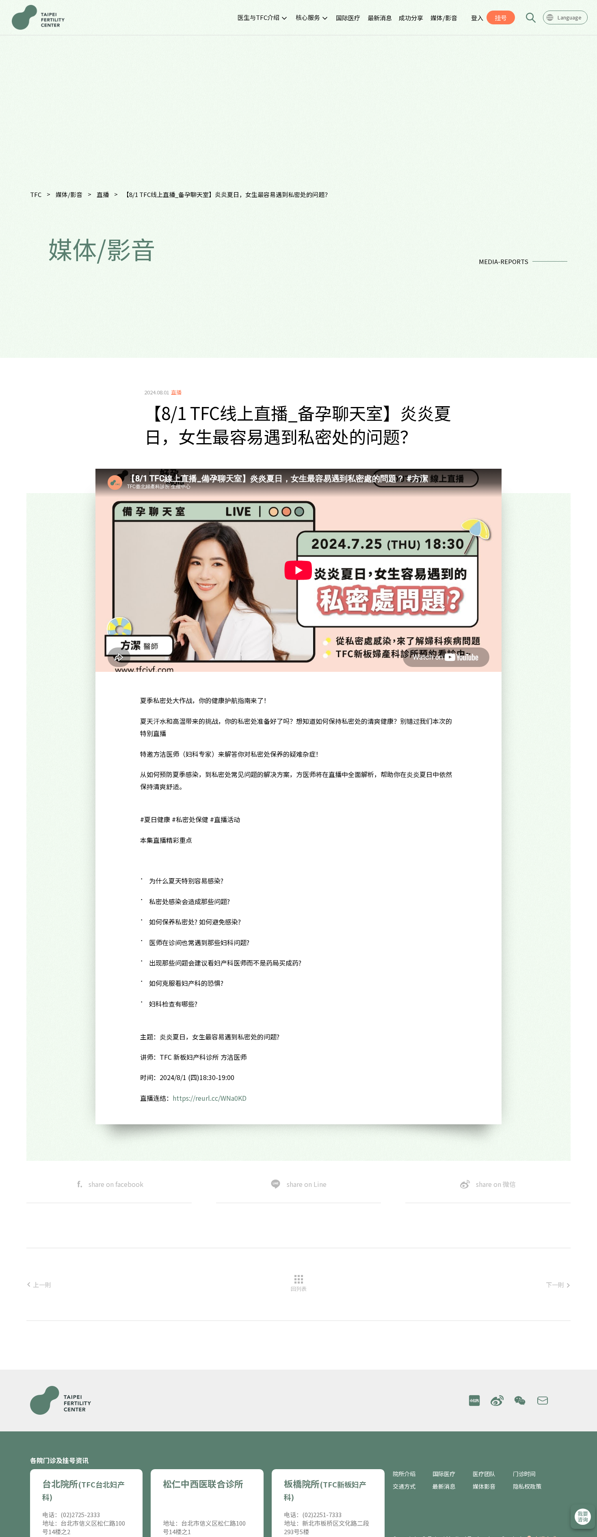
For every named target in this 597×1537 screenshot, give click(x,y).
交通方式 (404, 1486)
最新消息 (380, 17)
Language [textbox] (570, 17)
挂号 (501, 17)
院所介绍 (404, 1474)
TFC (35, 194)
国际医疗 (348, 17)
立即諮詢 (583, 1517)
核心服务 (308, 17)
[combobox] (565, 17)
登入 (477, 17)
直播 (103, 194)
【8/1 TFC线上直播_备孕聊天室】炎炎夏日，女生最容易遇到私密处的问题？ (227, 194)
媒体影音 (484, 1486)
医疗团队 (484, 1474)
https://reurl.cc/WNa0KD (210, 1098)
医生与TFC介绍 (258, 17)
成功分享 (411, 17)
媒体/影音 (443, 17)
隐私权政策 (527, 1486)
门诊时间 (524, 1474)
